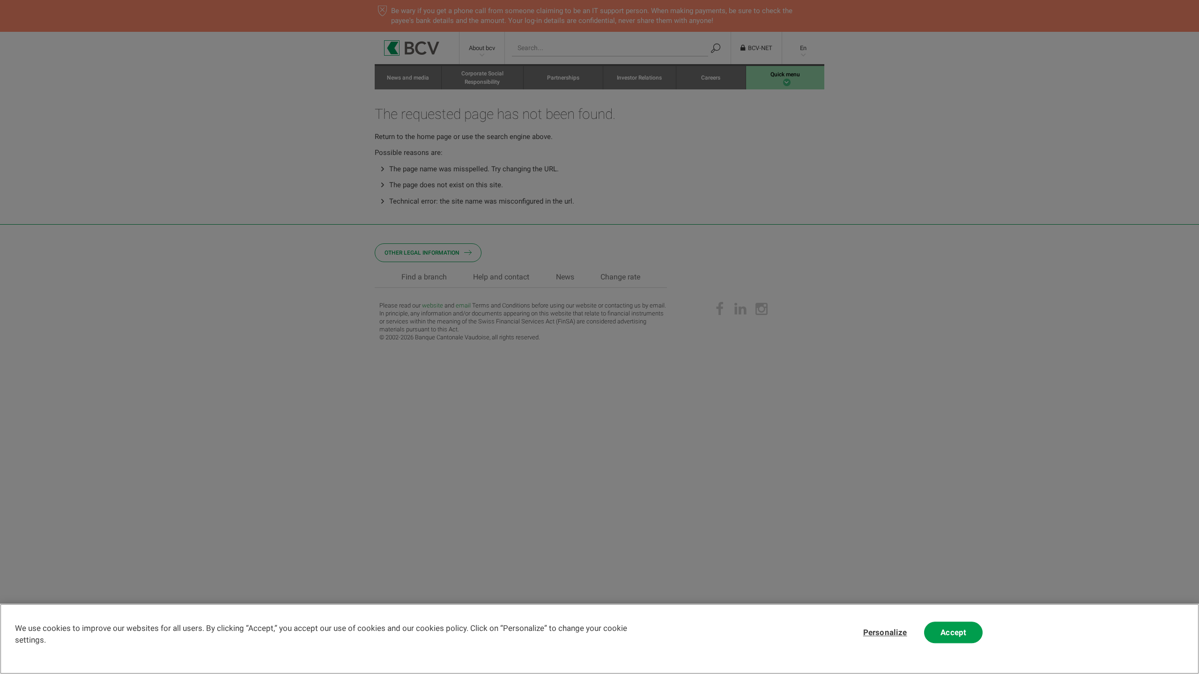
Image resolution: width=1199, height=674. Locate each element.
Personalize (885, 632)
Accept (953, 632)
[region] (599, 639)
